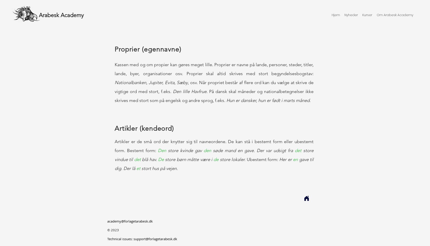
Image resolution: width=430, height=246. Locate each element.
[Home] (306, 198)
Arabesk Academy (61, 15)
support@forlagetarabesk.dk (155, 239)
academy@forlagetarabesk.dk (130, 221)
